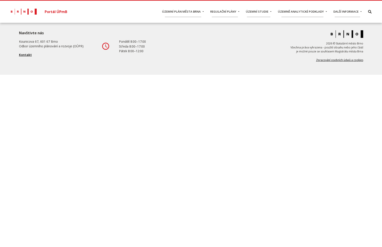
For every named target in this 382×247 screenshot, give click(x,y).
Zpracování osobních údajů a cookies (339, 60)
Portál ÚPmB (56, 11)
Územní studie (257, 11)
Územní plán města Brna (181, 11)
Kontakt (25, 55)
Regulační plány (223, 11)
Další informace (346, 11)
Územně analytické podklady (301, 11)
